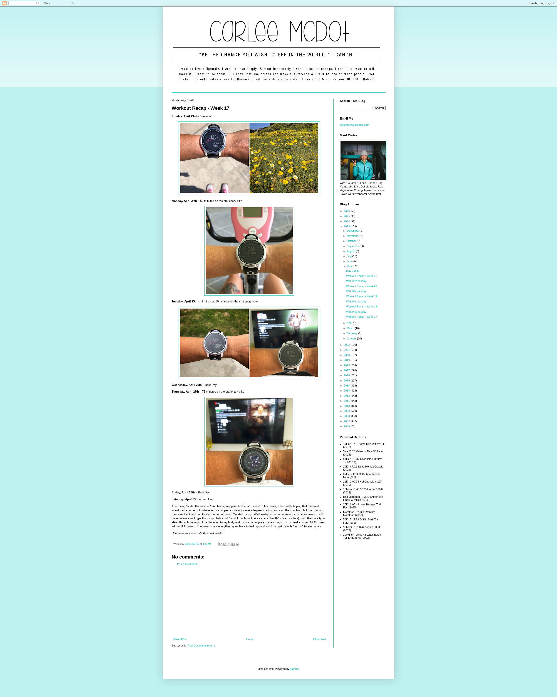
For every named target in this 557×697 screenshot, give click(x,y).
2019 (347, 360)
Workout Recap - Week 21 (361, 276)
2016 (347, 375)
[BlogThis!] (225, 544)
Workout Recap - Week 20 (361, 286)
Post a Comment (187, 564)
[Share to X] (229, 544)
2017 (347, 370)
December (353, 230)
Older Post (319, 639)
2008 (347, 416)
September (354, 246)
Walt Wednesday (356, 281)
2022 (347, 344)
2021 (347, 349)
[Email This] (220, 544)
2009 (347, 411)
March (351, 328)
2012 (347, 395)
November (353, 236)
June (350, 261)
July (349, 256)
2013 (347, 390)
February (352, 333)
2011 (347, 400)
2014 (347, 385)
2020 (347, 355)
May (349, 266)
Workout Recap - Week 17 (361, 316)
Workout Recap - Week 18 (361, 306)
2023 (347, 226)
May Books (352, 270)
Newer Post (179, 639)
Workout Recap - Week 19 (361, 296)
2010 (347, 406)
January (352, 338)
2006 (347, 426)
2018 (347, 365)
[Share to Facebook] (233, 544)
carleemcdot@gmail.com (354, 125)
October (352, 241)
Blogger (294, 668)
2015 (347, 380)
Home (249, 639)
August (351, 251)
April (350, 323)
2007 (347, 421)
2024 (347, 221)
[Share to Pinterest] (237, 544)
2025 (347, 216)
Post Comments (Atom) (201, 645)
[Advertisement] (249, 601)
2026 (347, 211)
